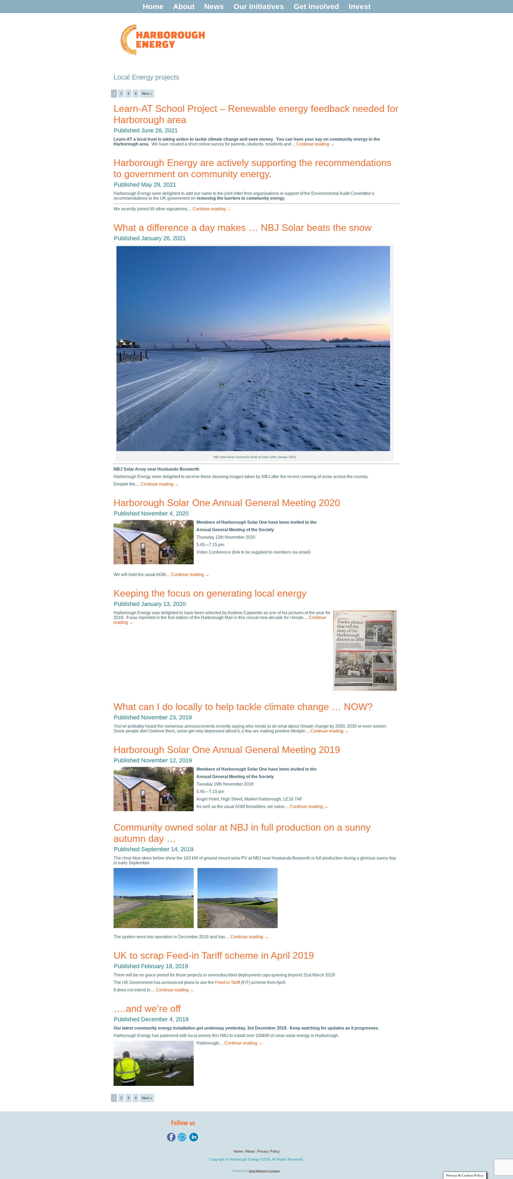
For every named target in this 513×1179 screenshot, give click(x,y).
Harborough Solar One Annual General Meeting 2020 (227, 502)
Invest (360, 6)
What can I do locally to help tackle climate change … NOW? (243, 706)
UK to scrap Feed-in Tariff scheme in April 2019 (214, 955)
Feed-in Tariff (227, 982)
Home (153, 6)
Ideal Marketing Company (264, 1170)
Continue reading (315, 144)
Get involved (316, 6)
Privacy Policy (268, 1151)
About (184, 6)
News (214, 6)
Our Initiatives (259, 6)
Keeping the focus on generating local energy (210, 593)
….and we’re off (147, 1008)
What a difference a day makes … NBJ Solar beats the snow (242, 227)
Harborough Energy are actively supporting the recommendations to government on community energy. (252, 168)
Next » (147, 94)
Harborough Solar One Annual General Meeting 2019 (227, 749)
